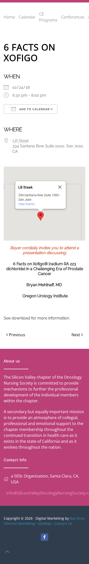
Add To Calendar (34, 109)
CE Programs (48, 17)
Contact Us (63, 523)
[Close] (60, 187)
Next (75, 334)
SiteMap (44, 523)
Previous (17, 334)
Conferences (72, 17)
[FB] (44, 537)
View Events (26, 204)
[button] (40, 216)
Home (9, 17)
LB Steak (20, 140)
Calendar (27, 17)
